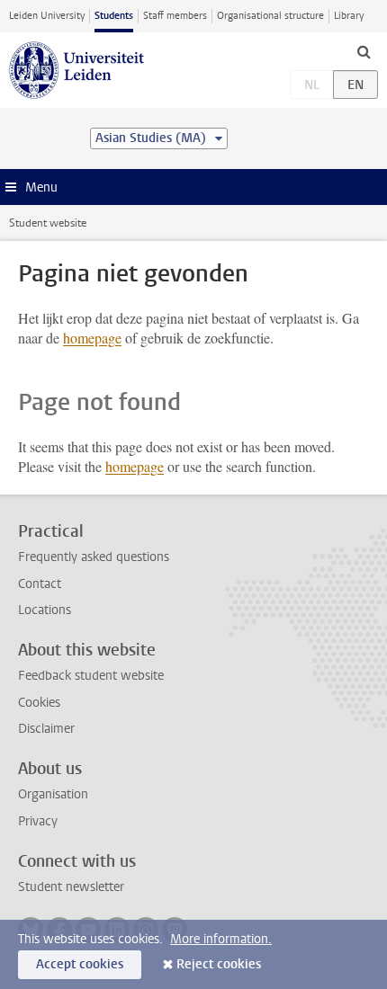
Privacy (38, 821)
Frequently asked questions (93, 557)
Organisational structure (270, 15)
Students (113, 15)
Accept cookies (79, 964)
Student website (47, 223)
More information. (221, 939)
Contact (39, 584)
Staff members (175, 15)
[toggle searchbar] (363, 51)
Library (349, 15)
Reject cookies (218, 964)
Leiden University (47, 15)
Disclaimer (46, 728)
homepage (92, 337)
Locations (44, 610)
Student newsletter (71, 886)
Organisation (53, 794)
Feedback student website (91, 675)
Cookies (39, 702)
